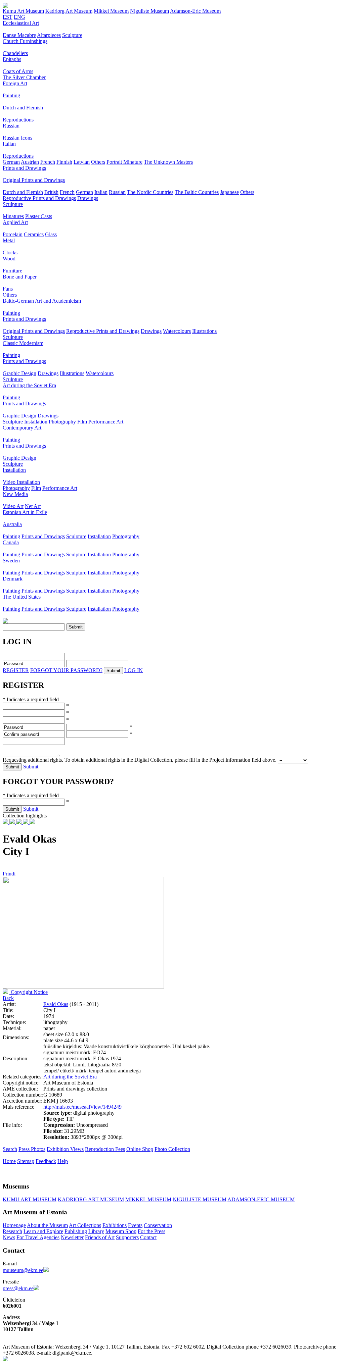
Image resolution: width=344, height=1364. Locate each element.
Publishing (75, 1231)
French (47, 162)
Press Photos (31, 1149)
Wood (9, 258)
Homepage (14, 1225)
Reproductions (18, 119)
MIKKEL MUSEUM (148, 1199)
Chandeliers (15, 53)
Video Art (13, 506)
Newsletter (72, 1237)
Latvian (82, 162)
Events (135, 1225)
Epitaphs (12, 59)
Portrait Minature (124, 162)
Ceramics (34, 234)
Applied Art (15, 222)
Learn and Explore (43, 1231)
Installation (35, 421)
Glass (51, 234)
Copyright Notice (28, 992)
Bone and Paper (20, 277)
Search (10, 1149)
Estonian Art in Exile (25, 512)
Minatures (13, 216)
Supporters (127, 1237)
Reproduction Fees (105, 1149)
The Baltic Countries (197, 192)
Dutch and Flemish (23, 107)
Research (12, 1231)
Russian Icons (17, 138)
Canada (11, 542)
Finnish (64, 162)
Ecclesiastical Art (21, 23)
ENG (19, 17)
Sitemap (25, 1161)
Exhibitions (114, 1225)
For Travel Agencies (37, 1237)
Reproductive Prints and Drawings (39, 198)
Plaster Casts (38, 216)
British (51, 192)
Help (62, 1161)
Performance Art (105, 421)
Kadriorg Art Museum (68, 11)
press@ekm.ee (18, 1288)
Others (98, 162)
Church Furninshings (25, 41)
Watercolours (177, 331)
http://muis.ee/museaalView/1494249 (82, 1107)
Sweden (11, 560)
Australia (12, 524)
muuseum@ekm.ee (23, 1270)
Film (82, 421)
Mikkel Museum (111, 11)
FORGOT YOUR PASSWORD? (66, 670)
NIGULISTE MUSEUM (199, 1199)
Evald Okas (55, 1004)
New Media (15, 494)
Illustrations (204, 331)
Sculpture (72, 35)
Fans (8, 289)
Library (96, 1231)
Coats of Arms (18, 71)
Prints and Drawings (24, 168)
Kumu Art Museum (23, 11)
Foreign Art (15, 83)
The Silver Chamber (24, 77)
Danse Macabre (19, 35)
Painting (11, 95)
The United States (22, 597)
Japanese (229, 192)
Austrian (30, 162)
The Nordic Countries (150, 192)
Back (8, 998)
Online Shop (139, 1149)
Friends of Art (100, 1237)
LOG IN (133, 670)
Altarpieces (49, 35)
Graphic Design (19, 373)
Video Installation (21, 482)
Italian (9, 144)
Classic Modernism (23, 343)
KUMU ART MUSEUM (29, 1199)
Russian (11, 126)
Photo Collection (172, 1149)
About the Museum (47, 1225)
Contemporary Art (22, 428)
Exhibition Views (65, 1149)
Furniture (12, 270)
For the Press (151, 1231)
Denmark (13, 579)
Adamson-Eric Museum (195, 11)
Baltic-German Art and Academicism (42, 301)
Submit (30, 766)
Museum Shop (120, 1231)
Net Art (33, 506)
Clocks (10, 252)
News (9, 1237)
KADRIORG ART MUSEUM (91, 1199)
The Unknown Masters (168, 162)
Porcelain (13, 234)
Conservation (158, 1225)
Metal (9, 240)
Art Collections (85, 1225)
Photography (62, 421)
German (11, 162)
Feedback (46, 1161)
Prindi (9, 873)
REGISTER (16, 670)
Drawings (87, 198)
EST (7, 17)
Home (9, 1161)
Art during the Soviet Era (29, 385)
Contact (148, 1237)
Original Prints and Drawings (34, 180)
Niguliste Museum (149, 11)
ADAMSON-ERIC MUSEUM (261, 1199)
